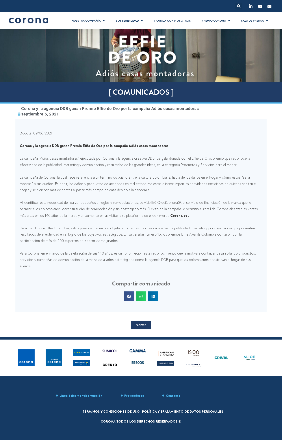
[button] (238, 6)
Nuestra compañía (86, 21)
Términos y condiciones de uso (111, 411)
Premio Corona (214, 21)
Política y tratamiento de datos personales (182, 411)
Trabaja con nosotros (172, 21)
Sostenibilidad (127, 21)
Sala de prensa (252, 21)
